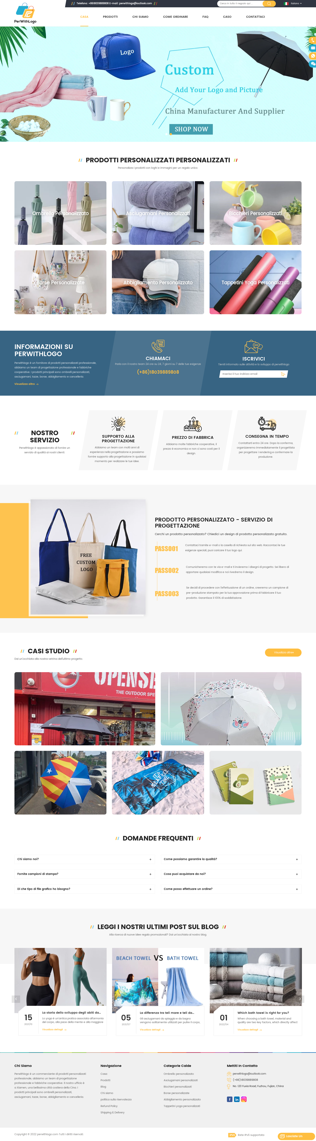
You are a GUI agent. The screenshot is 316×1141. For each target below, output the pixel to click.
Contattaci (255, 17)
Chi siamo (140, 17)
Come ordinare (175, 17)
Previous (16, 999)
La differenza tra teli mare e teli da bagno (68, 1013)
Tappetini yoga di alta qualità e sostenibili (262, 1013)
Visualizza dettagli (52, 1030)
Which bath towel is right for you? (165, 1013)
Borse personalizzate (60, 283)
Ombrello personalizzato (60, 213)
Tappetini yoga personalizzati (255, 283)
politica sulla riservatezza (116, 1099)
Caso (227, 17)
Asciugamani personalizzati (158, 213)
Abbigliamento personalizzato (158, 283)
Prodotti (110, 17)
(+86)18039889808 (245, 1080)
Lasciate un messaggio (294, 1137)
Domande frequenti (158, 838)
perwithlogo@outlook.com (135, 3)
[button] (7, 85)
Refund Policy (109, 1106)
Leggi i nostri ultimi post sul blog (158, 927)
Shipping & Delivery (113, 1112)
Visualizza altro (24, 384)
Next (300, 999)
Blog (103, 1087)
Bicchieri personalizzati (255, 213)
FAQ (205, 17)
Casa (84, 17)
